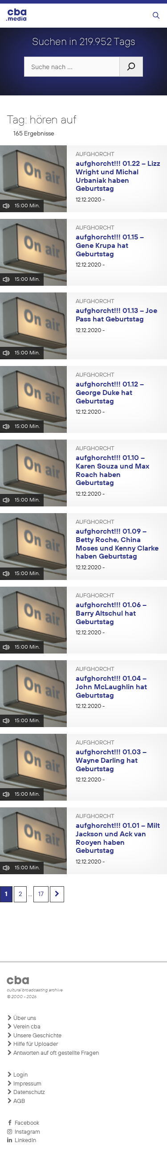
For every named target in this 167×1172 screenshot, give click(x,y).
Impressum (26, 1084)
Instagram (26, 1132)
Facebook (25, 1123)
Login (20, 1075)
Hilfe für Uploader (35, 1044)
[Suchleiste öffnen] (156, 16)
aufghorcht (95, 154)
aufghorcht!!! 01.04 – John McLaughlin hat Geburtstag (111, 687)
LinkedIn (24, 1140)
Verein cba (26, 1027)
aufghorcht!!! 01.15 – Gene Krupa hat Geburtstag (110, 246)
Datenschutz (28, 1092)
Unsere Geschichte (36, 1036)
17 (41, 894)
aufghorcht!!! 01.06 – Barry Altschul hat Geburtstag (111, 613)
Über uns (24, 1018)
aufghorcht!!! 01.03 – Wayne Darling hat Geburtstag (111, 761)
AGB (18, 1101)
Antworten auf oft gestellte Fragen (55, 1053)
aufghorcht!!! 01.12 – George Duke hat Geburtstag (110, 393)
